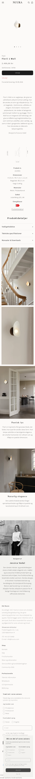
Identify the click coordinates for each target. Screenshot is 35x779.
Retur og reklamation (9, 660)
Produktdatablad (17, 209)
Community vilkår (8, 667)
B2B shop (5, 688)
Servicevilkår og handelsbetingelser (14, 664)
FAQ (3, 653)
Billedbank (6, 681)
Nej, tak (18, 774)
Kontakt (4, 649)
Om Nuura (5, 606)
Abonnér (18, 770)
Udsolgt (17, 73)
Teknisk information (9, 677)
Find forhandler (7, 656)
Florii (4, 56)
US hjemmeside (7, 684)
